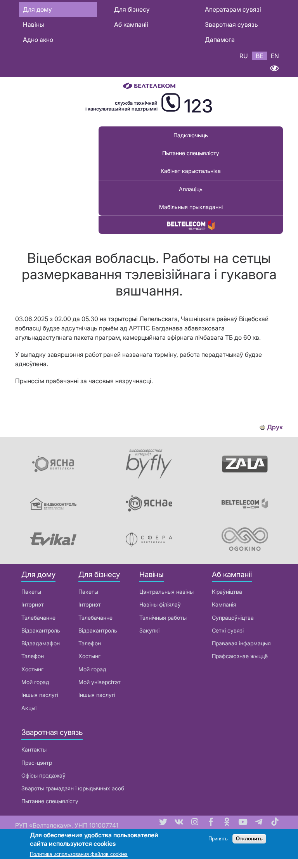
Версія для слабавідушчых (274, 68)
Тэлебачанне (38, 617)
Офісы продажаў (43, 775)
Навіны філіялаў (160, 604)
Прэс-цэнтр (36, 762)
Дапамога (220, 39)
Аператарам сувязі (233, 9)
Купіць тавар (191, 224)
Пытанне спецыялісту (190, 153)
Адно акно (38, 39)
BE (259, 56)
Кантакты (34, 749)
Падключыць (190, 135)
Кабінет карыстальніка (191, 171)
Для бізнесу (132, 9)
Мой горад (35, 682)
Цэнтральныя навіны (166, 591)
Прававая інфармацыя (241, 643)
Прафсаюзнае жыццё (240, 656)
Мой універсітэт (99, 682)
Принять (218, 839)
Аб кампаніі (131, 24)
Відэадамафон (40, 643)
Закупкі (149, 630)
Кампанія (224, 604)
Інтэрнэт (32, 604)
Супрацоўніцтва (233, 617)
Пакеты (31, 591)
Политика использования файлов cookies (79, 854)
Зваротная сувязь (231, 24)
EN (275, 56)
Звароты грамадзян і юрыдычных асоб (72, 788)
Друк (275, 427)
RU (243, 56)
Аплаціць (191, 189)
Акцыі (28, 708)
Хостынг (32, 669)
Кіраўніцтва (227, 591)
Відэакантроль (40, 630)
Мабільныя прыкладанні (191, 207)
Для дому (37, 9)
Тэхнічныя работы (163, 617)
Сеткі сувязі (228, 630)
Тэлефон (32, 656)
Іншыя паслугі (39, 694)
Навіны (33, 24)
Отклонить (249, 839)
